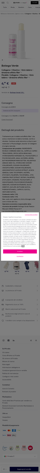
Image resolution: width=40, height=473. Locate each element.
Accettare (20, 251)
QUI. (23, 246)
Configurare (20, 256)
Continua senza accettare (31, 214)
